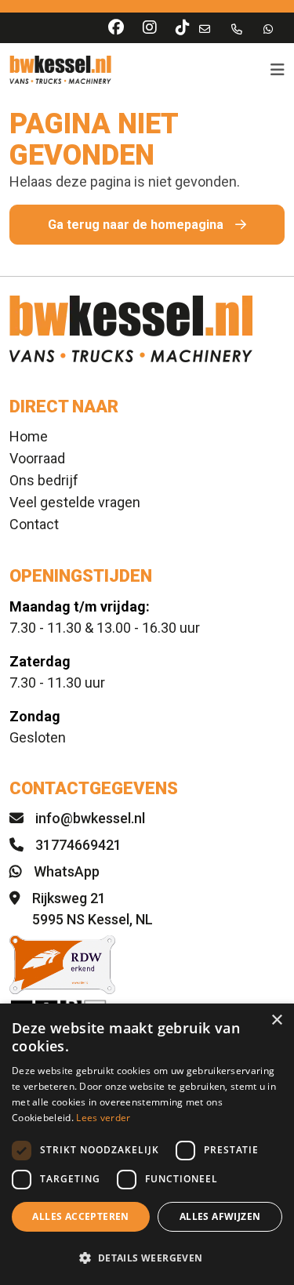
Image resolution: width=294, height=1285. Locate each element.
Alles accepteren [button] (80, 1216)
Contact (34, 524)
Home (28, 436)
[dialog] (147, 1144)
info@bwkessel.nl (90, 818)
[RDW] (147, 964)
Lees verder (103, 1117)
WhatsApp (67, 871)
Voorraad (37, 458)
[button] (147, 1257)
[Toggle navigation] (273, 70)
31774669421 (78, 845)
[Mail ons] (204, 28)
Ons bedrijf (43, 480)
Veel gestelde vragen (74, 502)
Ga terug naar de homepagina (135, 224)
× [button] (276, 1020)
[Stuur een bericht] (268, 28)
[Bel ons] (236, 28)
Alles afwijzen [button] (220, 1216)
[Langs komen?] (14, 898)
